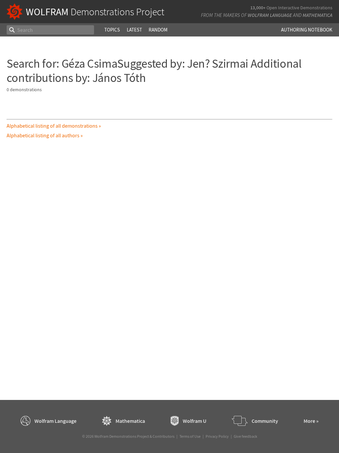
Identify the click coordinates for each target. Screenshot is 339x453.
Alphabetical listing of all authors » (45, 135)
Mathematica (317, 15)
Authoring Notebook (306, 30)
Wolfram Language (270, 15)
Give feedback (245, 436)
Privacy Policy (217, 436)
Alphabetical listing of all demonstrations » (54, 125)
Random (158, 30)
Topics (112, 30)
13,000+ (258, 8)
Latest (134, 30)
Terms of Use (190, 436)
